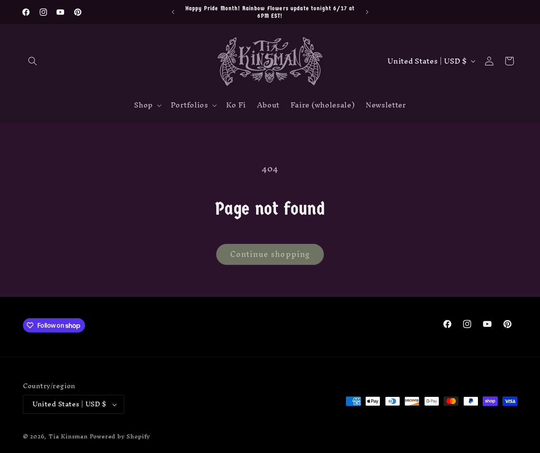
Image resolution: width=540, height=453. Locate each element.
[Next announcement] (367, 12)
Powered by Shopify (120, 436)
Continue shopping (270, 254)
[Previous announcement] (173, 12)
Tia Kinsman (68, 436)
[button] (33, 61)
